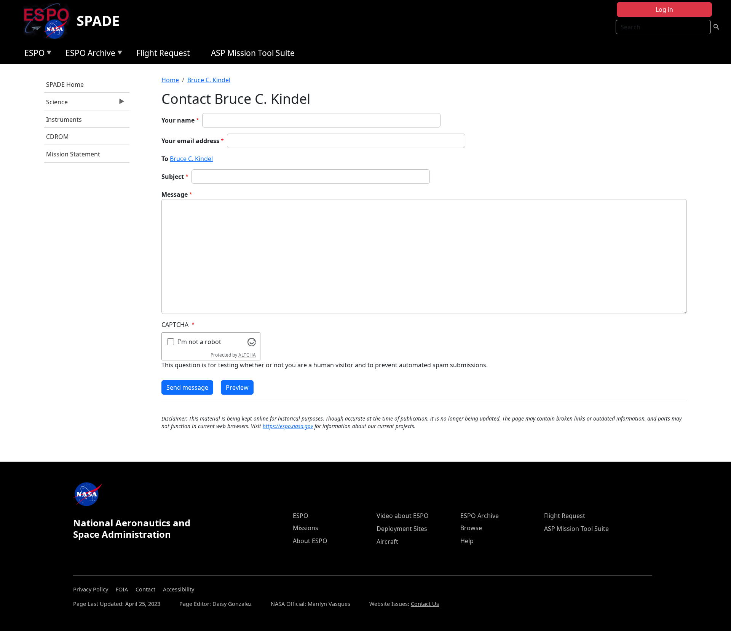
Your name (178, 120)
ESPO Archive (88, 54)
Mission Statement (73, 154)
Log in (664, 9)
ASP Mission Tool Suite (253, 53)
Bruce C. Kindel (208, 80)
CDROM (57, 136)
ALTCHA (247, 355)
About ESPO (310, 541)
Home (170, 80)
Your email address (190, 141)
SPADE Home (65, 84)
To (164, 159)
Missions (305, 528)
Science (56, 104)
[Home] (49, 21)
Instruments (64, 119)
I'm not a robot (199, 342)
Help (467, 541)
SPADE (98, 20)
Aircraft (387, 541)
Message (174, 194)
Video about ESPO (403, 515)
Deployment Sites (402, 528)
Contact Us (425, 603)
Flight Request (163, 53)
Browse (471, 528)
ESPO (33, 54)
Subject (172, 176)
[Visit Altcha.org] (251, 341)
